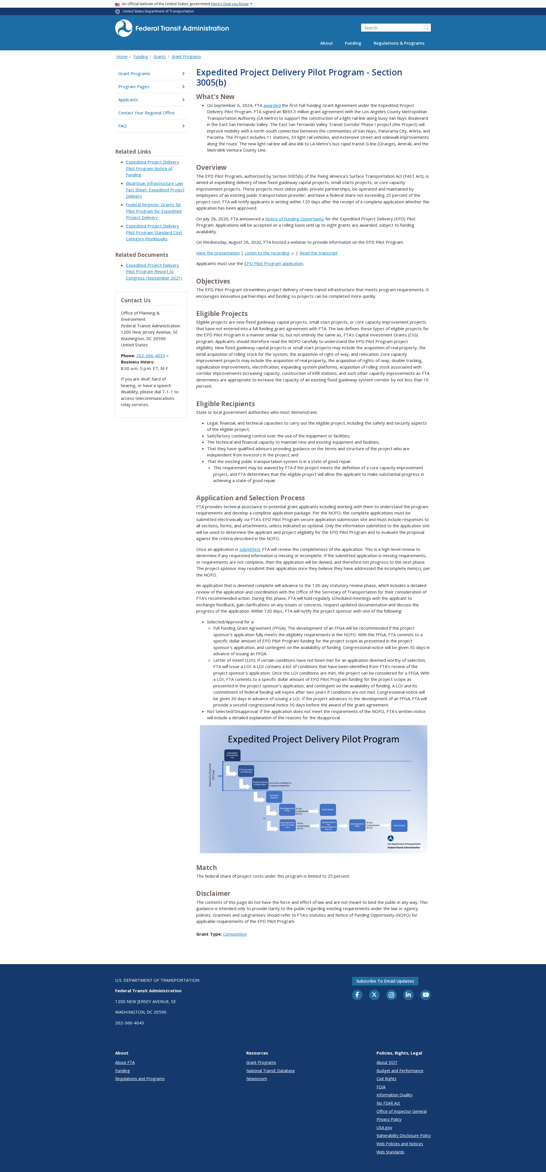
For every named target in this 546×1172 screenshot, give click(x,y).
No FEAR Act (388, 1103)
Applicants (128, 99)
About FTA (125, 1062)
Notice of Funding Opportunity (294, 219)
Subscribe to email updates (385, 981)
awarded (272, 105)
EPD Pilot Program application (273, 263)
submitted (249, 549)
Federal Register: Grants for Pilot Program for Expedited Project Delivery (153, 211)
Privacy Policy (389, 1119)
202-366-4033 (150, 355)
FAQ (122, 126)
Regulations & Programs (399, 43)
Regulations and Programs (140, 1078)
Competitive (235, 934)
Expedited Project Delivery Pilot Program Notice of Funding (152, 168)
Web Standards (390, 1152)
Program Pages (133, 86)
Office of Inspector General (402, 1111)
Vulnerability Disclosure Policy (404, 1135)
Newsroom (256, 1078)
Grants (160, 56)
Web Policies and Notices (400, 1143)
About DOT (387, 1062)
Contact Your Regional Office (146, 112)
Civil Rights (386, 1078)
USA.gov (384, 1127)
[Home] (172, 30)
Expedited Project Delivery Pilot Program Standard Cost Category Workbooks (154, 232)
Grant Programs (186, 56)
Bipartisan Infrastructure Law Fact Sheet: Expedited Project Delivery (155, 189)
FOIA (381, 1087)
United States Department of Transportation (158, 11)
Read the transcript (318, 253)
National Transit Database (270, 1070)
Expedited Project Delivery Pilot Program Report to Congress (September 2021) (154, 271)
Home (122, 56)
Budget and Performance (400, 1070)
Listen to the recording (267, 253)
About (326, 43)
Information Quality (394, 1094)
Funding (353, 43)
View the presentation (218, 253)
